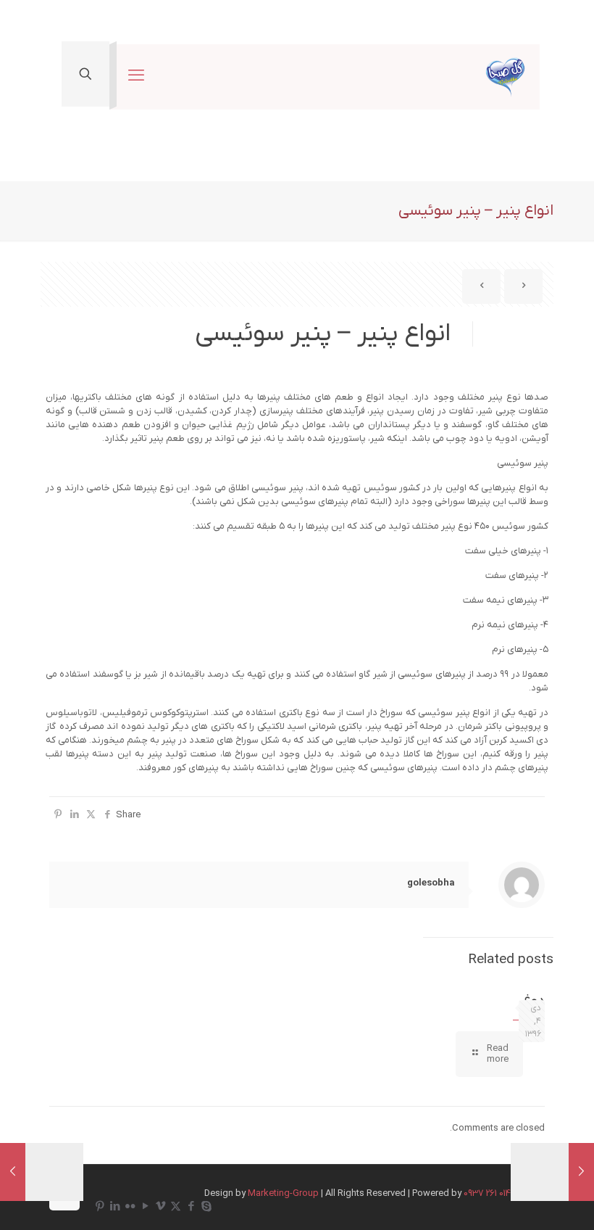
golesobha (430, 883)
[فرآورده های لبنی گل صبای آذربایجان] (505, 77)
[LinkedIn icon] (114, 1207)
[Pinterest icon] (99, 1207)
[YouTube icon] (145, 1207)
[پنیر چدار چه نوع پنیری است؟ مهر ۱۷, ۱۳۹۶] (12, 1172)
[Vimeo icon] (160, 1207)
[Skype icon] (206, 1207)
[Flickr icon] (130, 1207)
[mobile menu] (136, 77)
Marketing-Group (283, 1193)
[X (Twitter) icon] (175, 1207)
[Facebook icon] (190, 1207)
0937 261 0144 (490, 1193)
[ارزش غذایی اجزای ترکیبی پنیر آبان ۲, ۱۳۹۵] (581, 1172)
